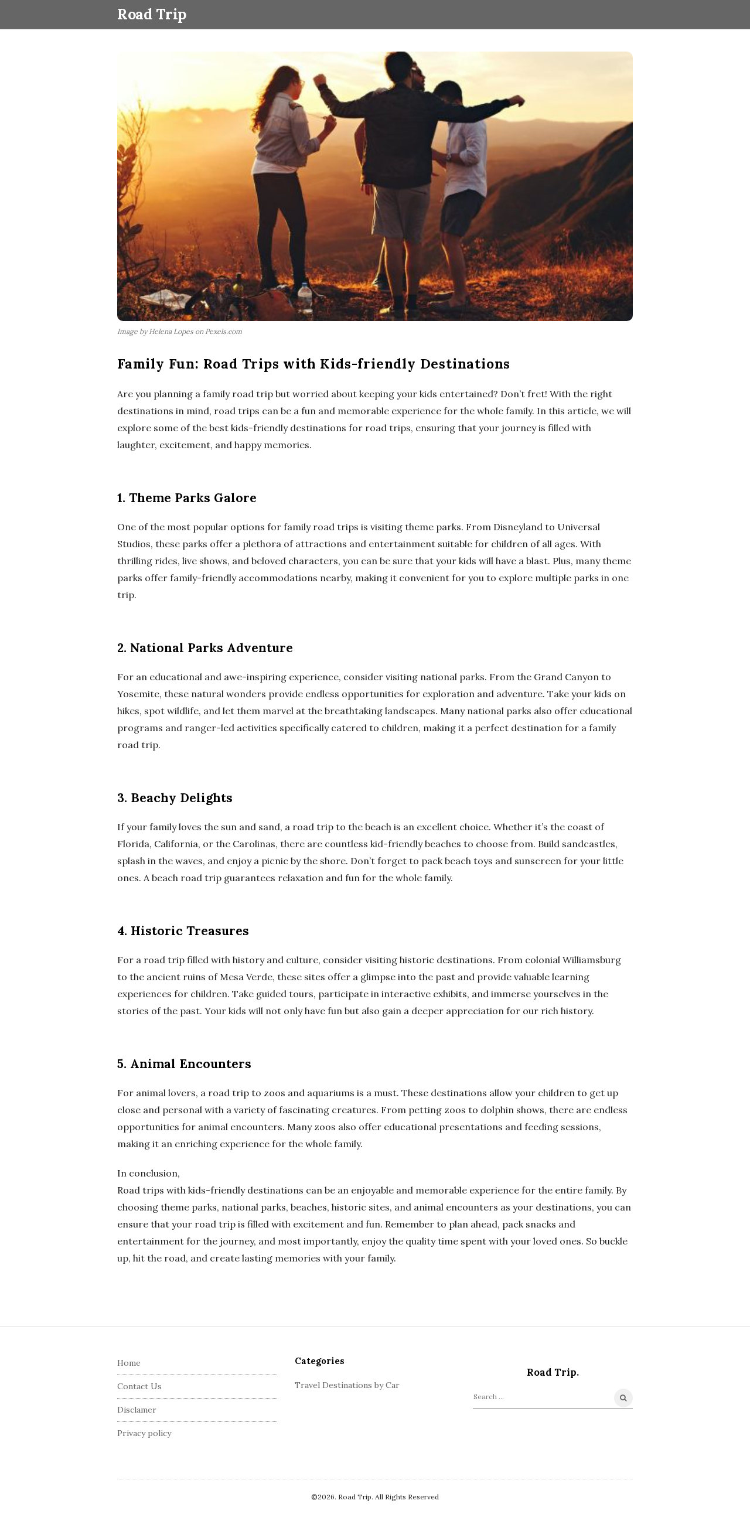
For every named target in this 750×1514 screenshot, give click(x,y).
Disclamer (136, 1409)
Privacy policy (144, 1433)
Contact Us (139, 1386)
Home (129, 1363)
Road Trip (151, 14)
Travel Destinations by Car (347, 1385)
